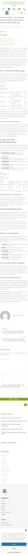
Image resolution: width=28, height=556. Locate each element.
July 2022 (3, 477)
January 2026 (4, 467)
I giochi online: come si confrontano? (11, 418)
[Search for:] (12, 404)
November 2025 (5, 469)
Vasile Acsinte (5, 25)
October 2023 (4, 475)
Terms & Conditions (6, 525)
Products (3, 503)
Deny (14, 548)
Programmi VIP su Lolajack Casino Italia (11, 429)
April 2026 (3, 461)
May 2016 (3, 481)
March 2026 (4, 463)
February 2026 (5, 465)
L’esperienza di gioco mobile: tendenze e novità (14, 421)
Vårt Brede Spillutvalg (7, 38)
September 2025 (5, 471)
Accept (14, 544)
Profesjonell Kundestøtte (8, 43)
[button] (26, 530)
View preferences (14, 552)
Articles (3, 510)
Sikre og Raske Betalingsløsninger (10, 39)
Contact (3, 514)
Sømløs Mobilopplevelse (8, 41)
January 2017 (4, 479)
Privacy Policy (5, 522)
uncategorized (15, 25)
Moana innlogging (13, 48)
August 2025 (4, 473)
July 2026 (3, 457)
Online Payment (5, 512)
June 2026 (3, 459)
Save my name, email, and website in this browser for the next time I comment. (12, 385)
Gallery (3, 507)
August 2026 (4, 455)
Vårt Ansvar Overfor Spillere (9, 45)
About (3, 505)
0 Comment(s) (16, 27)
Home (2, 501)
